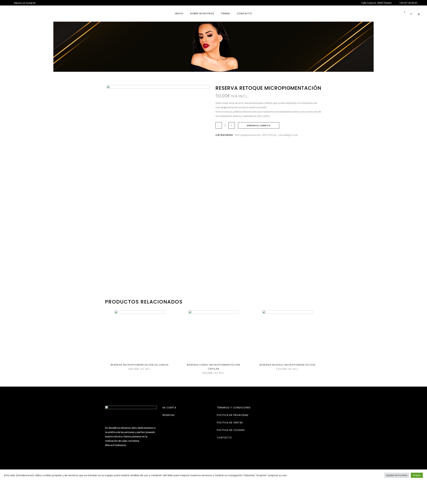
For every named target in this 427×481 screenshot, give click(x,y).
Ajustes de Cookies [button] (396, 475)
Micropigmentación (247, 134)
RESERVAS (169, 415)
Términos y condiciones (234, 407)
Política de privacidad (232, 415)
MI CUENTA (169, 407)
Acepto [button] (417, 475)
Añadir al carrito (258, 125)
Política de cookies (231, 430)
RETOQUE (269, 134)
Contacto (224, 437)
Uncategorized (288, 134)
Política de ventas (230, 422)
